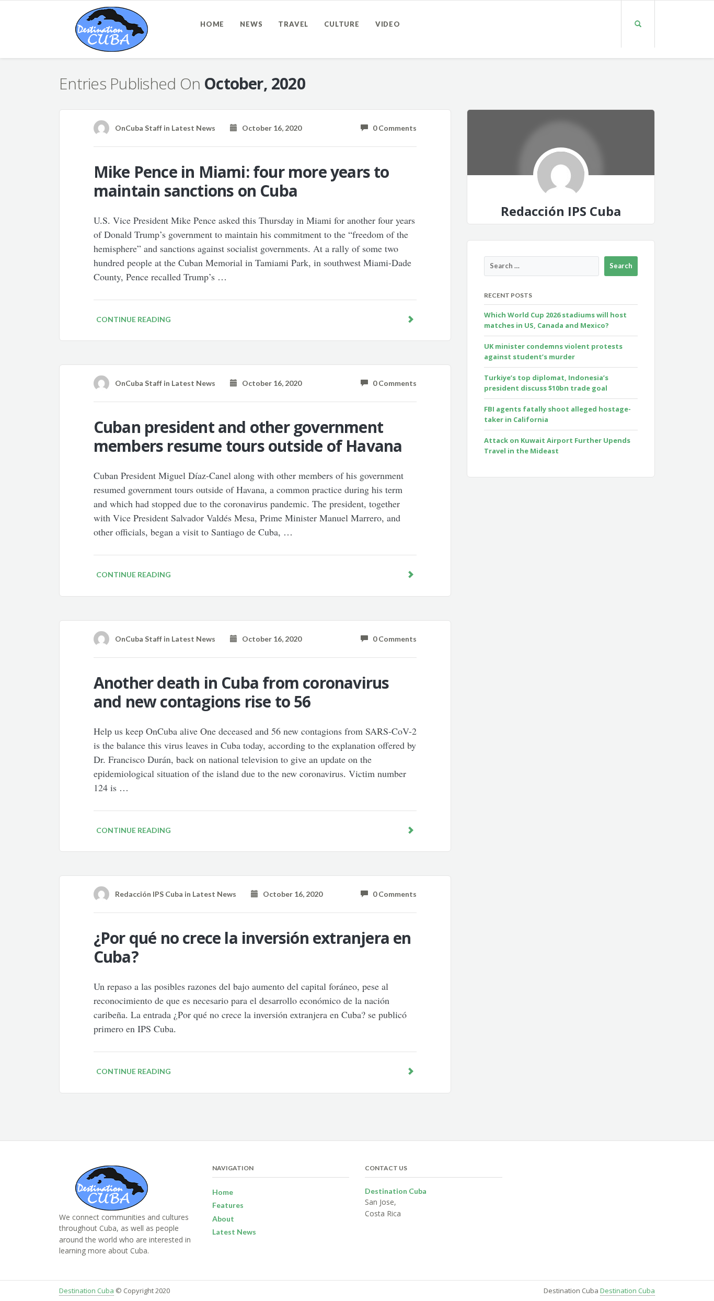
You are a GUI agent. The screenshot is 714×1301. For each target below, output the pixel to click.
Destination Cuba (86, 1290)
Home (212, 24)
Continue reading (133, 319)
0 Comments (392, 127)
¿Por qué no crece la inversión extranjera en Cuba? (252, 947)
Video (387, 24)
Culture (342, 24)
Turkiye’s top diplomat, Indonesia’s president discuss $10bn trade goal (546, 383)
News (251, 24)
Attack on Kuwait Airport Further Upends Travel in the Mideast (557, 445)
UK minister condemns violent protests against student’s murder (553, 351)
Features (228, 1205)
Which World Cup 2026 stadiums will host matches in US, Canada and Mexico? (555, 320)
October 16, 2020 (269, 127)
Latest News (193, 127)
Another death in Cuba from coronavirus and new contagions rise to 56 (241, 692)
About (223, 1218)
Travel (293, 24)
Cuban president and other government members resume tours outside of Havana (248, 436)
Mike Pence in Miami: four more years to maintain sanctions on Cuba (241, 181)
